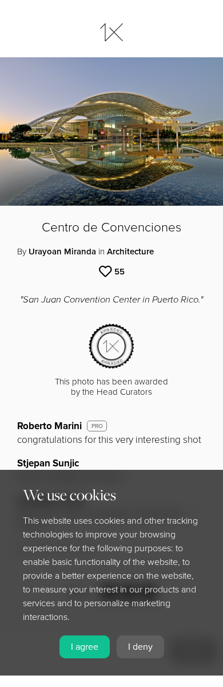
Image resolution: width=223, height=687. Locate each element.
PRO (97, 426)
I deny (140, 647)
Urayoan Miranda (62, 251)
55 (119, 271)
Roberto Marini (49, 426)
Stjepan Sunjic (48, 463)
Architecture (130, 251)
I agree (84, 647)
